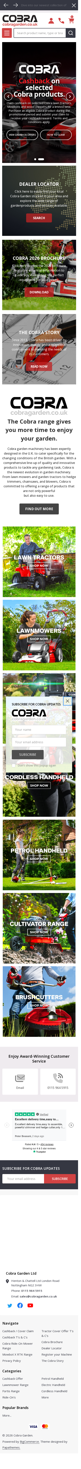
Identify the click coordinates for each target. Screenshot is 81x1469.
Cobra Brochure (52, 1342)
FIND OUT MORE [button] (39, 509)
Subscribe (60, 1179)
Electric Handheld (53, 1385)
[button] (68, 701)
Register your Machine (56, 1354)
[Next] (15, 5)
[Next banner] (70, 96)
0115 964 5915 (31, 1291)
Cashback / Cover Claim (18, 1331)
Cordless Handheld (54, 1391)
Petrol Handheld (52, 1379)
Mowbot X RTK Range (17, 1354)
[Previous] (6, 5)
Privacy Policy (11, 1361)
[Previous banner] (8, 96)
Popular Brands (15, 1407)
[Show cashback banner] (41, 159)
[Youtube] (30, 1305)
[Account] (51, 20)
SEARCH (39, 218)
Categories (11, 1371)
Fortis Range (11, 1391)
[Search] (70, 33)
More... (6, 1415)
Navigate (10, 1323)
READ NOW (39, 366)
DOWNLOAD (39, 292)
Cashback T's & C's (15, 1337)
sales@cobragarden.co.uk (38, 1296)
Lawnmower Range (15, 1385)
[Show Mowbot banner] (35, 159)
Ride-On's (9, 1397)
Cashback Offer (12, 1379)
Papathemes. (11, 1447)
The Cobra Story (52, 1361)
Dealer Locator (51, 1348)
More (45, 1397)
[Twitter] (10, 1305)
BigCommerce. (30, 1441)
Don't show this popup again (37, 765)
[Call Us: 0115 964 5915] (61, 20)
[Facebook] (20, 1305)
